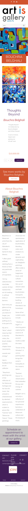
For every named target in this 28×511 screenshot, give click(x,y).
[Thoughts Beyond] (14, 84)
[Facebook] (20, 459)
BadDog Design (12, 485)
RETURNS (13, 480)
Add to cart (19, 160)
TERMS (4, 480)
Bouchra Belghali (14, 120)
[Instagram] (22, 459)
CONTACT (23, 480)
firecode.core (20, 485)
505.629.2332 (7, 461)
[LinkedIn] (20, 463)
